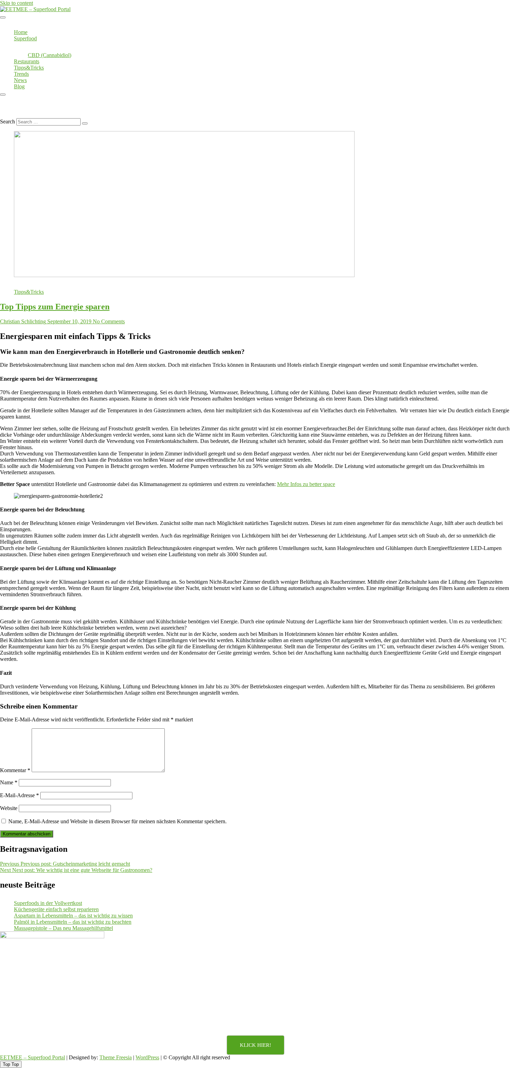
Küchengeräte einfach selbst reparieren (56, 909)
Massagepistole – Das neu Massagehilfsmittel (63, 928)
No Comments (109, 321)
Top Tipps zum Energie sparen (55, 306)
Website (8, 808)
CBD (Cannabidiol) (49, 55)
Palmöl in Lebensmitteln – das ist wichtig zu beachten (72, 922)
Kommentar (15, 770)
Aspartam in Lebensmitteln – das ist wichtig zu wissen (73, 916)
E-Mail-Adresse (19, 795)
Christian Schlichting (23, 321)
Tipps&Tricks (29, 68)
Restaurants (26, 61)
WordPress (147, 1057)
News (20, 80)
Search (7, 121)
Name (8, 782)
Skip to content (16, 3)
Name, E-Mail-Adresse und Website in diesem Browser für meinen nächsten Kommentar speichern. (117, 821)
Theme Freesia (115, 1057)
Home (20, 32)
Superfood (25, 38)
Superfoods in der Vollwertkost (48, 903)
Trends (21, 74)
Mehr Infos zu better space (306, 484)
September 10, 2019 (69, 321)
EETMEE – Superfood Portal (32, 1057)
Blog (19, 86)
